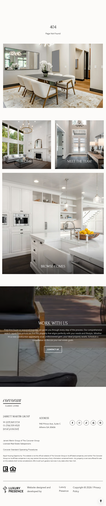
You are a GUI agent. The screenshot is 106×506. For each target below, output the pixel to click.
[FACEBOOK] (72, 422)
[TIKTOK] (86, 422)
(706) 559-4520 (13, 425)
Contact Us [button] (53, 349)
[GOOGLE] (100, 422)
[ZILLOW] (93, 422)
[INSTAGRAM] (79, 422)
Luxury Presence (64, 489)
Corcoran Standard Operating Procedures (20, 450)
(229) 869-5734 (13, 422)
